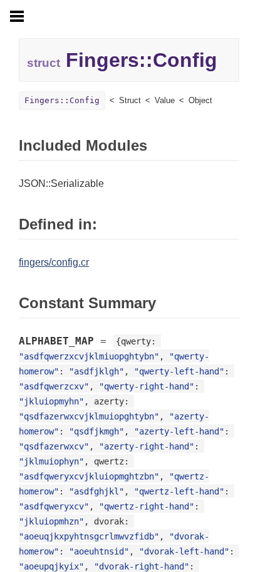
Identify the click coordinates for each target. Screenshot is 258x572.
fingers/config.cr (54, 262)
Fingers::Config (62, 100)
